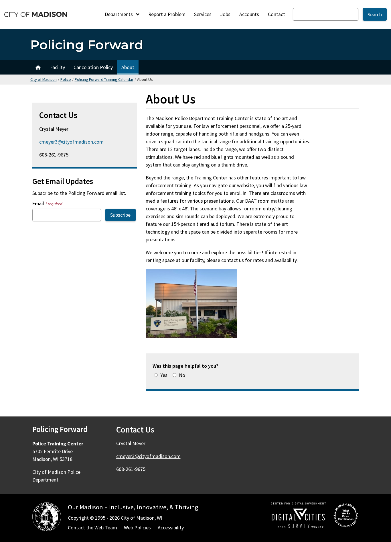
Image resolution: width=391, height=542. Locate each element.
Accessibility (171, 527)
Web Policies (137, 527)
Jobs (225, 14)
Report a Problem (166, 14)
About (127, 67)
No (182, 375)
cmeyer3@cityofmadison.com (71, 141)
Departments (119, 14)
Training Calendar (38, 67)
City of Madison (43, 79)
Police (65, 79)
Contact (276, 14)
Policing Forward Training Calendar (104, 79)
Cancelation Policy (93, 67)
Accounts (249, 14)
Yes (163, 375)
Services (203, 14)
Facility (57, 67)
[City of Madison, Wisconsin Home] (46, 517)
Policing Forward (86, 44)
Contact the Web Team (92, 527)
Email (47, 203)
